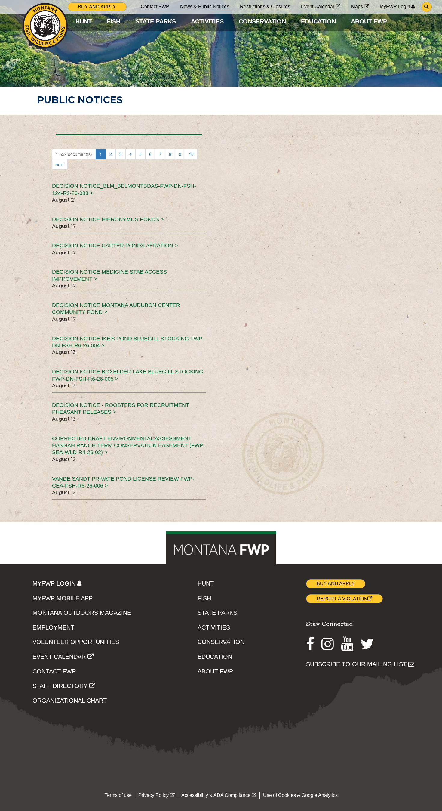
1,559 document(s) (74, 154)
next (60, 164)
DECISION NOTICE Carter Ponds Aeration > (115, 246)
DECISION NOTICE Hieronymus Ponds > (108, 219)
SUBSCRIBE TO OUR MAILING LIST (357, 664)
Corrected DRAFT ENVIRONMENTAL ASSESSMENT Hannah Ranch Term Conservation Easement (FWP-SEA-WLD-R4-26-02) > (128, 445)
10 (191, 154)
